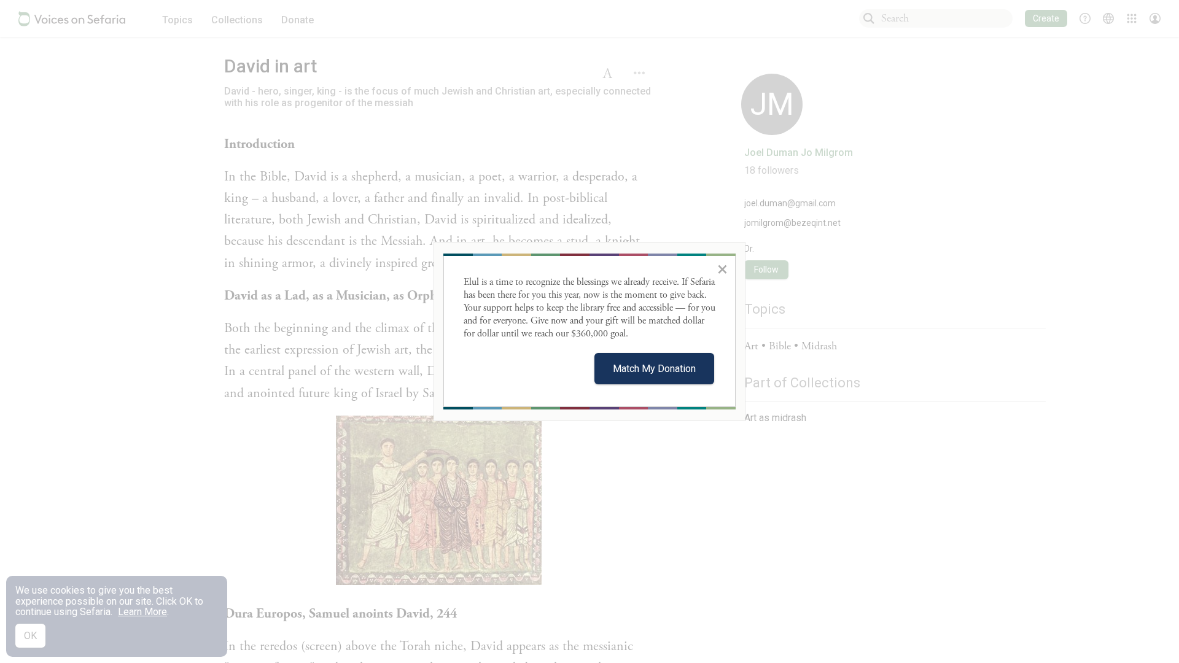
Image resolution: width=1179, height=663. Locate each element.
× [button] (722, 269)
